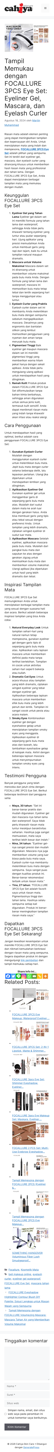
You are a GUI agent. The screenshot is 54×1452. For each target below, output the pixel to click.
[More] (45, 976)
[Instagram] (23, 976)
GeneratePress (31, 1447)
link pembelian (29, 960)
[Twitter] (13, 976)
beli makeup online (20, 1274)
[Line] (18, 976)
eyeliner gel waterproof (26, 1278)
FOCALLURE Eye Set (17, 1283)
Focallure (14, 1269)
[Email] (34, 976)
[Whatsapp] (29, 976)
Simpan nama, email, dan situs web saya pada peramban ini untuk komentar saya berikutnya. (27, 1414)
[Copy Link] (39, 976)
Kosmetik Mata (30, 1269)
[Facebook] (8, 976)
